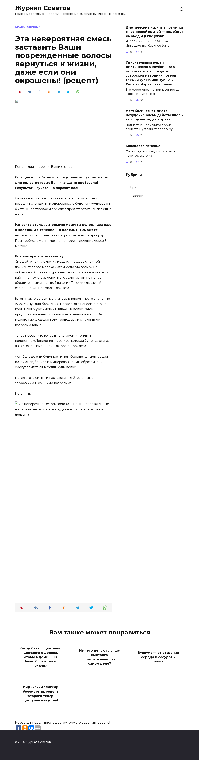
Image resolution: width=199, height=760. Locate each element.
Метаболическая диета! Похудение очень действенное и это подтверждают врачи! (155, 115)
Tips (133, 187)
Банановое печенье (143, 146)
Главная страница (27, 26)
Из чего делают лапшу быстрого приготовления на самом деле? (99, 657)
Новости (136, 195)
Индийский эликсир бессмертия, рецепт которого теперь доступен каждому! (40, 693)
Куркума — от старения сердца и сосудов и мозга (158, 657)
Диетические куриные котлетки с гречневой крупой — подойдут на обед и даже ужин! (154, 31)
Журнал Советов (42, 8)
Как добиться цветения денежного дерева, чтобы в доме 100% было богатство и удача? (40, 657)
